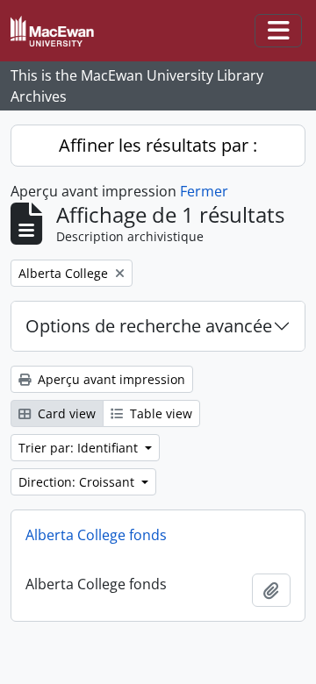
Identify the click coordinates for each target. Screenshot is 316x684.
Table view (159, 413)
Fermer (204, 191)
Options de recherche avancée (148, 326)
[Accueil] (59, 31)
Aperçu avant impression (109, 379)
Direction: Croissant (78, 482)
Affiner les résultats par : (158, 145)
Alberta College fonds (96, 535)
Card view (65, 413)
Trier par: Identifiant (79, 447)
